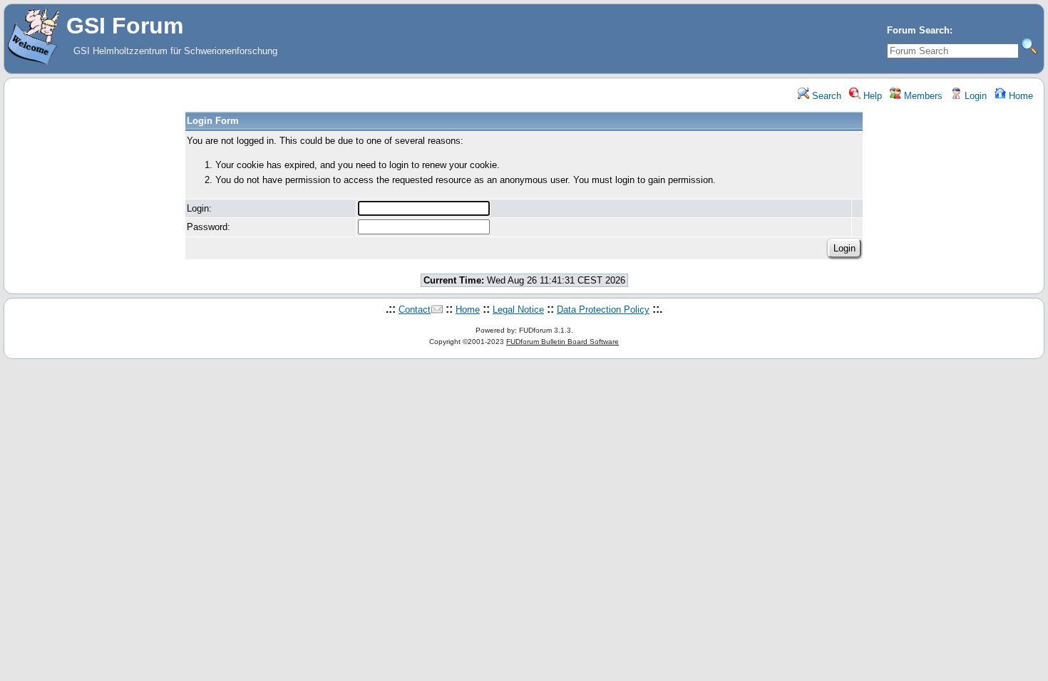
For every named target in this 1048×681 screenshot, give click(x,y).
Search (825, 95)
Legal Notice (518, 309)
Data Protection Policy (603, 309)
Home (1019, 95)
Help (871, 95)
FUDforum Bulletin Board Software (562, 341)
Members (921, 95)
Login (974, 95)
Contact (415, 309)
